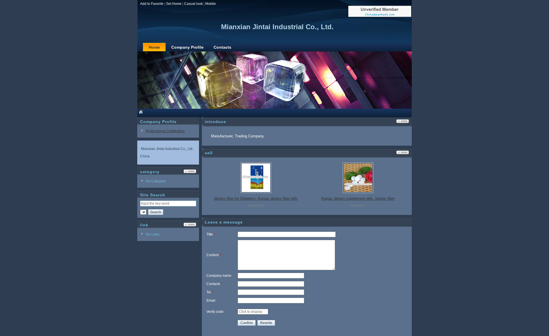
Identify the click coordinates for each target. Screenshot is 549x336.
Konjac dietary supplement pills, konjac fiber (358, 198)
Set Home (174, 4)
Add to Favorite (152, 4)
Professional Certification (165, 131)
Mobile (210, 4)
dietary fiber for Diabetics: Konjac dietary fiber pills (256, 198)
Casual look (193, 4)
